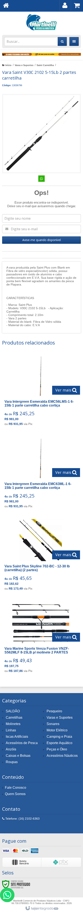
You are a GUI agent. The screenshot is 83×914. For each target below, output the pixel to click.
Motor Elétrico (57, 730)
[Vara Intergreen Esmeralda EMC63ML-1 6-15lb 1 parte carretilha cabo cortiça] (40, 473)
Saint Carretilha (45, 65)
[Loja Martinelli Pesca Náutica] (41, 22)
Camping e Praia (59, 736)
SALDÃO (13, 711)
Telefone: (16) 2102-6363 (22, 818)
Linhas (11, 730)
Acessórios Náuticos (62, 755)
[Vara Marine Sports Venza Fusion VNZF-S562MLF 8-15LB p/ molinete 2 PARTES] (40, 638)
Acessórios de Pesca (22, 743)
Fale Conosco (15, 787)
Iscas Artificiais (17, 736)
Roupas (12, 762)
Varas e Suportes (24, 65)
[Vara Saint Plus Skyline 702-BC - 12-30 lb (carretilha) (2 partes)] (40, 556)
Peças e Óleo (57, 749)
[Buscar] (62, 41)
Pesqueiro (54, 711)
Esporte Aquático (59, 743)
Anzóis (11, 749)
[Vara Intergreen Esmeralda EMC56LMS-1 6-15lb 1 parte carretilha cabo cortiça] (40, 391)
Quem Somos (15, 794)
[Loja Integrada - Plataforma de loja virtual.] (41, 908)
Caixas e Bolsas (18, 755)
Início (8, 65)
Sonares (53, 724)
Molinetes (13, 724)
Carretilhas (14, 717)
